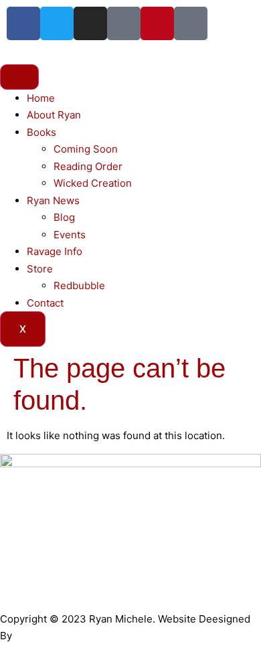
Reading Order (88, 166)
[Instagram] (90, 23)
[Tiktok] (124, 23)
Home (41, 98)
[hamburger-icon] (19, 77)
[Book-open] (190, 23)
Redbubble (79, 285)
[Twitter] (57, 23)
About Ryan (54, 114)
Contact (45, 303)
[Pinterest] (157, 23)
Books (41, 132)
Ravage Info (54, 251)
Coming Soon (86, 149)
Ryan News (53, 200)
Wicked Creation (93, 183)
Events (70, 234)
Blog (64, 217)
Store (40, 268)
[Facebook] (23, 23)
